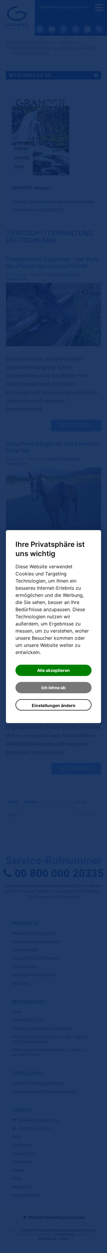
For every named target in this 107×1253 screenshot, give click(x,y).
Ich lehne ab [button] (53, 687)
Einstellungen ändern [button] (53, 705)
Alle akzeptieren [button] (53, 670)
